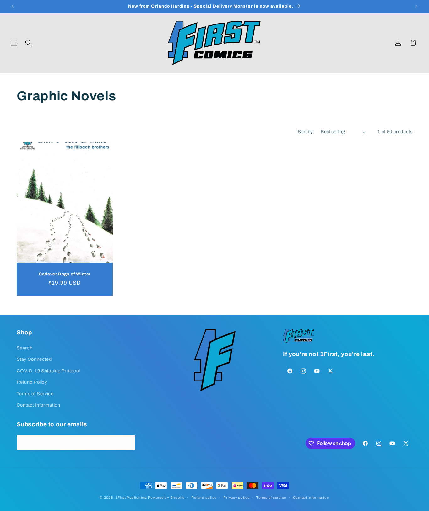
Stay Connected (34, 358)
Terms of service (271, 497)
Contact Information (38, 404)
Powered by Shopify (166, 497)
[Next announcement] (416, 6)
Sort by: (306, 131)
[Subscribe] (127, 442)
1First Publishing (131, 497)
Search (25, 347)
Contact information (311, 497)
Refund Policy (32, 381)
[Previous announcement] (12, 6)
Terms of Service (35, 393)
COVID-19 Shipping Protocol (48, 370)
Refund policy (204, 497)
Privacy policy (236, 497)
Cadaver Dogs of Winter (65, 274)
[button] (14, 42)
